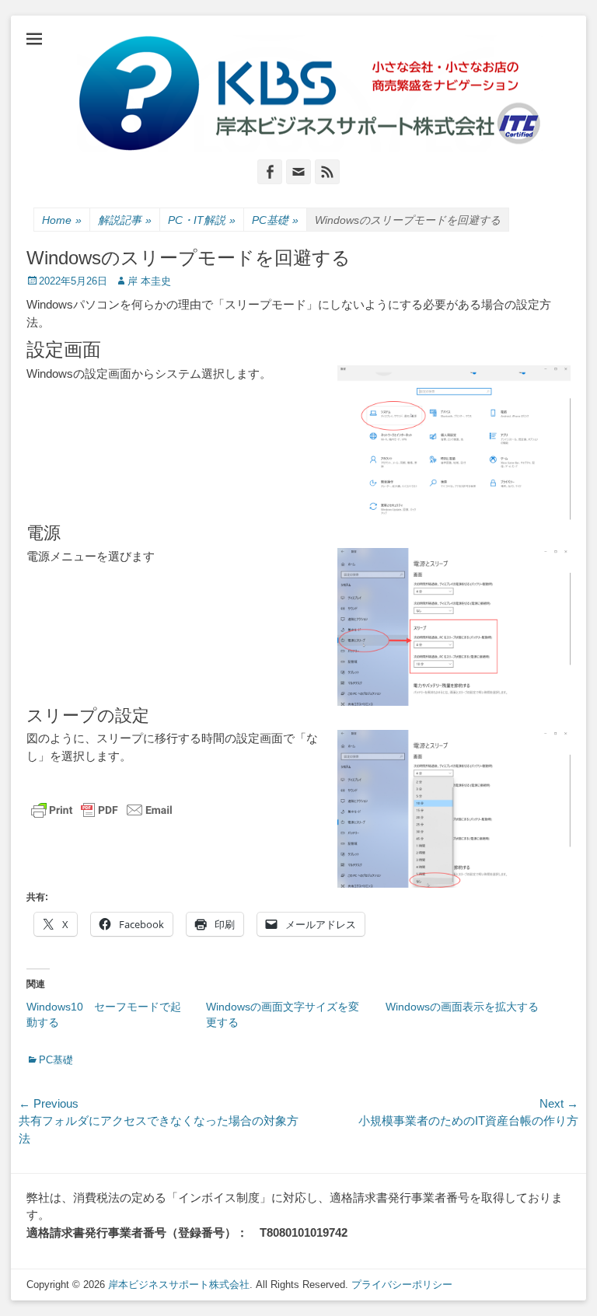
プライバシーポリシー (401, 1284)
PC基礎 (275, 220)
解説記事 (125, 220)
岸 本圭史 (149, 281)
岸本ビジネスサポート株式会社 (179, 1284)
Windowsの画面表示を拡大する (462, 1006)
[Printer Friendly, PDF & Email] (101, 810)
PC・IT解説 (202, 220)
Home (62, 220)
